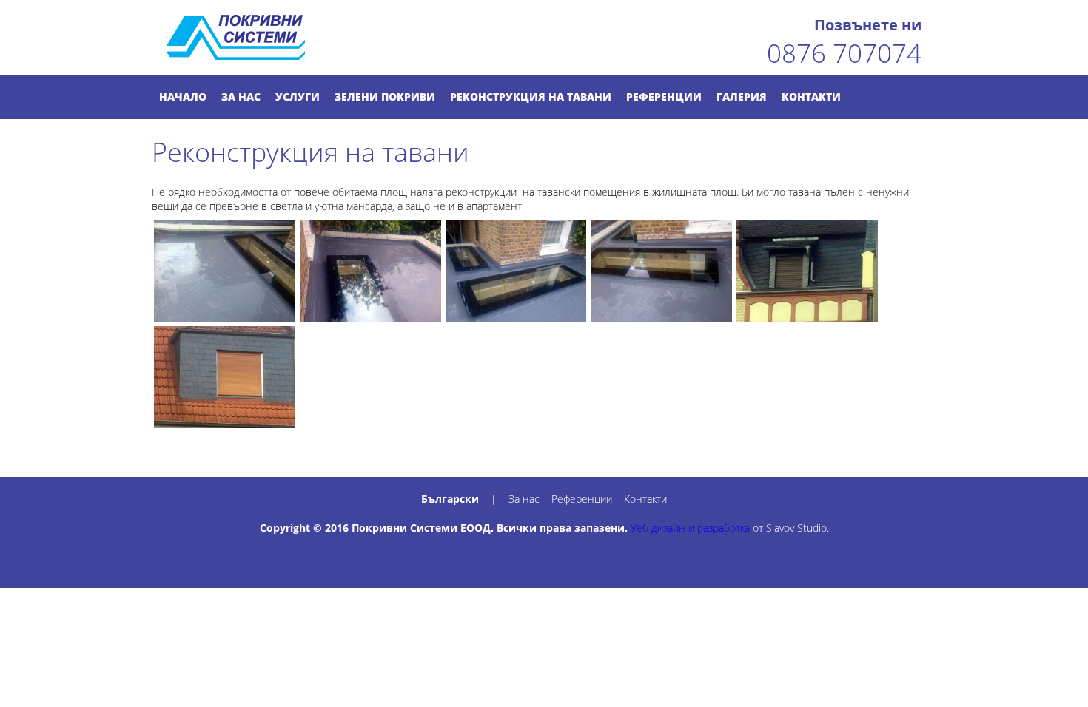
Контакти (811, 96)
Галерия (741, 96)
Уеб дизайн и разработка (690, 528)
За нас (241, 96)
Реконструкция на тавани (530, 96)
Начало (182, 96)
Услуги (297, 96)
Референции (664, 96)
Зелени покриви (385, 96)
